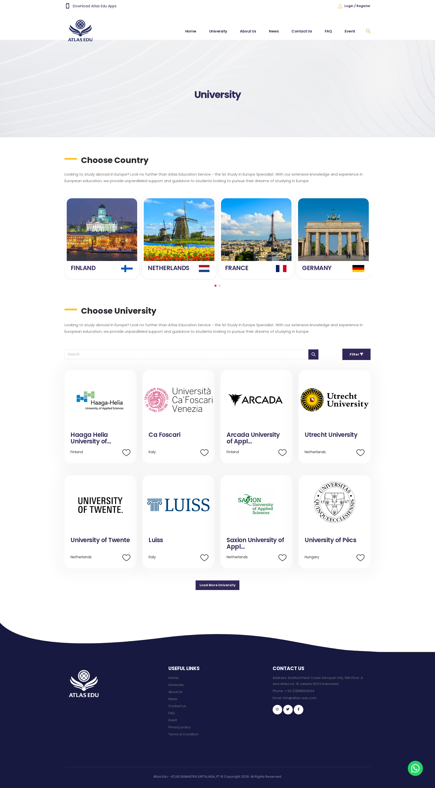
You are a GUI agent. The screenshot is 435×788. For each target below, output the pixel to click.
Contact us (177, 706)
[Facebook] (298, 709)
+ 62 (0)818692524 (299, 691)
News (274, 31)
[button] (215, 285)
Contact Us (302, 31)
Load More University (218, 585)
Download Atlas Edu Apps (95, 6)
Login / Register (357, 6)
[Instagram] (277, 709)
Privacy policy (179, 727)
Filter (355, 354)
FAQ (328, 31)
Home (190, 31)
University (218, 31)
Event (350, 31)
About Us (248, 31)
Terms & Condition (183, 734)
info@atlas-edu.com (300, 698)
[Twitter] (288, 709)
